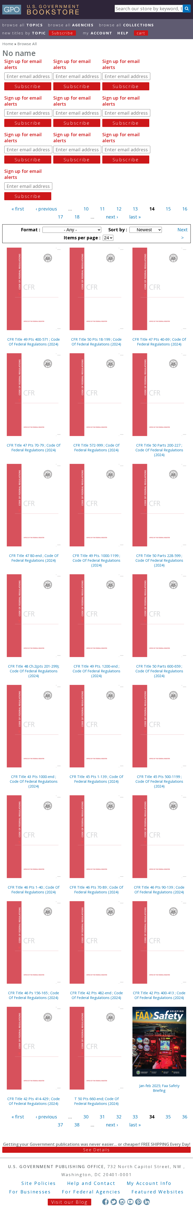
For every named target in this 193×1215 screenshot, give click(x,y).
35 (168, 1117)
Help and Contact (91, 1183)
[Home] (42, 13)
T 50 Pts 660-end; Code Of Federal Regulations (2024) (96, 1101)
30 (85, 1117)
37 (60, 1125)
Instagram (122, 1202)
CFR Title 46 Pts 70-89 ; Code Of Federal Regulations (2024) (96, 889)
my (97, 33)
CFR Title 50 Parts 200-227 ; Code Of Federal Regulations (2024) (159, 450)
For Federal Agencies (91, 1192)
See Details (96, 1150)
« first (18, 209)
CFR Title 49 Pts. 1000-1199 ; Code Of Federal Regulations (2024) (96, 560)
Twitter (114, 1202)
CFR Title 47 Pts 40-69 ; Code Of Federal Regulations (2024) (159, 341)
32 (118, 1117)
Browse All (22, 25)
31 (102, 1117)
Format (30, 230)
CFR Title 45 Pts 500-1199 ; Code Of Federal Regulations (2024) (159, 781)
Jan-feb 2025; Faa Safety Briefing (159, 1088)
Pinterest (138, 1202)
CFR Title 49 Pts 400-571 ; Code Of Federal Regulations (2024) (33, 341)
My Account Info (149, 1183)
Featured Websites (157, 1192)
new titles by (37, 33)
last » (135, 217)
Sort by (117, 230)
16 (184, 209)
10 (85, 209)
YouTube (130, 1202)
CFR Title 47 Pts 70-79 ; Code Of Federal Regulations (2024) (33, 447)
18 (76, 217)
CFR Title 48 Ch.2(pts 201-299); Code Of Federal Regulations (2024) (33, 671)
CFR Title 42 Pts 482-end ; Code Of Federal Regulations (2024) (96, 995)
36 (184, 1117)
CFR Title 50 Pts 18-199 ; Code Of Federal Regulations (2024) (96, 341)
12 (118, 209)
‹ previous (46, 209)
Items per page (81, 238)
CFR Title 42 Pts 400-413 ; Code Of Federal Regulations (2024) (159, 995)
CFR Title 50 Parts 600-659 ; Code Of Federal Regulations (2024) (159, 671)
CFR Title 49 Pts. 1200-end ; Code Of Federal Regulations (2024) (96, 671)
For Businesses (30, 1192)
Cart (141, 33)
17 (60, 217)
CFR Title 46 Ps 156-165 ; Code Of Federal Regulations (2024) (33, 995)
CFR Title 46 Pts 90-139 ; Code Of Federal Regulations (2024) (159, 889)
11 (102, 209)
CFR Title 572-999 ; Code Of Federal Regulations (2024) (96, 447)
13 (135, 209)
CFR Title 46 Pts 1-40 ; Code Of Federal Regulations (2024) (33, 889)
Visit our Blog (69, 1202)
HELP (123, 33)
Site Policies (38, 1183)
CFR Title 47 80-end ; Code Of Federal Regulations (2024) (33, 558)
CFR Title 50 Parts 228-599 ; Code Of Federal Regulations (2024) (159, 560)
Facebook (105, 1202)
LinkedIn (146, 1202)
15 (168, 209)
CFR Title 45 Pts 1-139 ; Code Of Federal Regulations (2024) (96, 779)
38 (76, 1125)
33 (135, 1117)
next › (112, 217)
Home (7, 43)
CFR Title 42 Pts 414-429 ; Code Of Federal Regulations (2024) (33, 1101)
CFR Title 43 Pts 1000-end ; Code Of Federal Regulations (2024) (34, 781)
